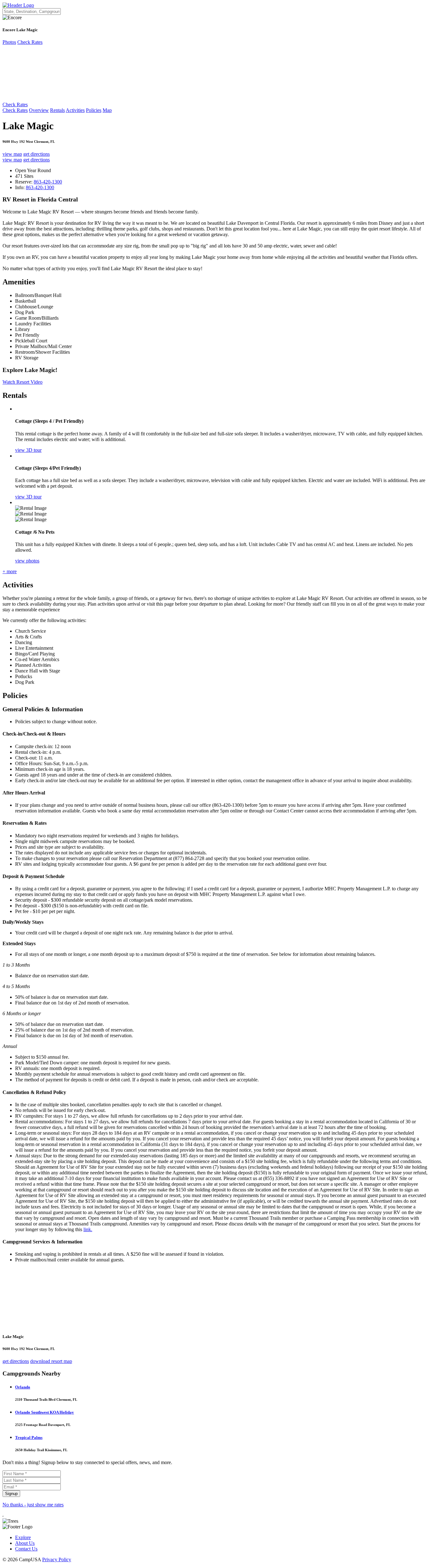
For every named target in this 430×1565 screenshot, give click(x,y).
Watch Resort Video (22, 382)
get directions (36, 154)
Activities (75, 110)
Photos (9, 42)
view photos (27, 560)
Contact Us (26, 1548)
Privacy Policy (56, 1559)
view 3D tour (28, 450)
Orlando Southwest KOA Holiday (44, 1412)
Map (107, 110)
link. (87, 1229)
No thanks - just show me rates (33, 1504)
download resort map (51, 1361)
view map (12, 154)
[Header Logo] (18, 5)
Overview (39, 110)
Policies (93, 110)
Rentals (57, 110)
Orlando (22, 1387)
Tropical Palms (28, 1437)
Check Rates (29, 42)
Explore (23, 1537)
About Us (25, 1543)
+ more (10, 571)
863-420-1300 (48, 181)
